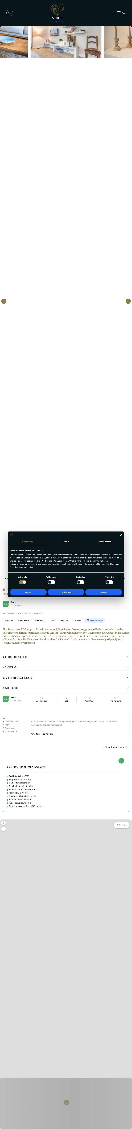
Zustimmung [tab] (27, 541)
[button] (3, 301)
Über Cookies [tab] (104, 541)
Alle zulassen (103, 592)
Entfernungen (122, 825)
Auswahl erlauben (66, 592)
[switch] (51, 582)
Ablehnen (28, 592)
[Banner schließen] (121, 535)
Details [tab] (66, 541)
